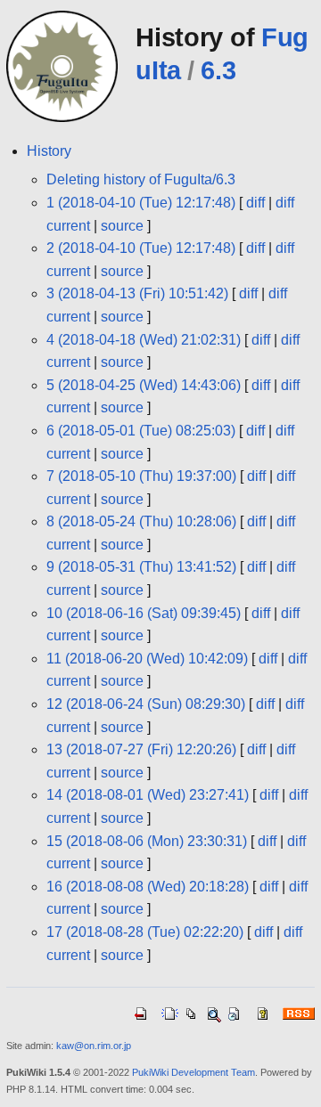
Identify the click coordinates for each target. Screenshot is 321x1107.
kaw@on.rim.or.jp (93, 1045)
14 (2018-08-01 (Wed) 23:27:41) (147, 794)
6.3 (218, 70)
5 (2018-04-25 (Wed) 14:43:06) (143, 385)
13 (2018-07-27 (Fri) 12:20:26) (141, 749)
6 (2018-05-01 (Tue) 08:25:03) (140, 430)
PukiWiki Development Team (193, 1072)
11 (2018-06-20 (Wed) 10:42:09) (147, 658)
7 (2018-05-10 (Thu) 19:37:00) (141, 476)
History (49, 151)
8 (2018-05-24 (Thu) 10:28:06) (141, 521)
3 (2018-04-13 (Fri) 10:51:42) (137, 293)
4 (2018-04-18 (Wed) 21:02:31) (143, 339)
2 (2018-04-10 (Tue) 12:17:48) (140, 248)
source (122, 225)
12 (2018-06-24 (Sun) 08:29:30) (145, 704)
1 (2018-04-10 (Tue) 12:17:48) (140, 202)
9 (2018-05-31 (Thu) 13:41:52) (141, 566)
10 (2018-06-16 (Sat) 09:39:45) (143, 613)
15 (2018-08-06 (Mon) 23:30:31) (146, 841)
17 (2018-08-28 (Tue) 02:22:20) (144, 932)
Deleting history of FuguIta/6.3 (140, 179)
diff (255, 202)
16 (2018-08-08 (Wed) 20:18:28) (147, 886)
